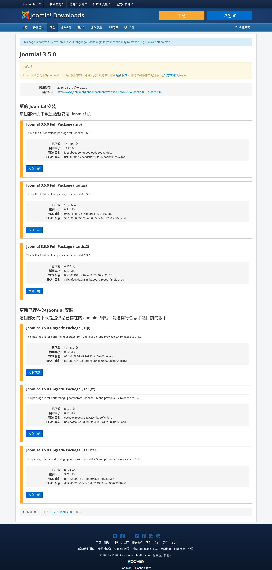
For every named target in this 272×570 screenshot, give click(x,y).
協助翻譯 (165, 549)
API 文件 (129, 27)
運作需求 (96, 27)
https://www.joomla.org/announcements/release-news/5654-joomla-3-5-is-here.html (109, 92)
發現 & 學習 (77, 4)
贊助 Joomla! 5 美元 (145, 549)
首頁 (25, 27)
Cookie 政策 (122, 549)
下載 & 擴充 (54, 4)
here (158, 42)
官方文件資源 (172, 75)
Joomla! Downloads (57, 15)
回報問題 (179, 549)
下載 (181, 15)
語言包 (81, 27)
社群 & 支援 (100, 4)
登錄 (191, 549)
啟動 (228, 15)
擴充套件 (66, 27)
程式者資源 (123, 4)
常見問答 (112, 27)
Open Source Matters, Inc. (135, 555)
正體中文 (244, 27)
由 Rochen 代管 (136, 568)
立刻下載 (34, 169)
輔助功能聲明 (86, 549)
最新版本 (38, 27)
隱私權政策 (105, 549)
